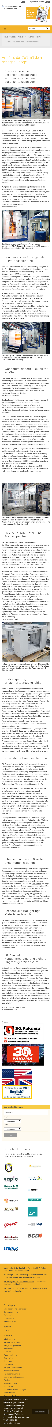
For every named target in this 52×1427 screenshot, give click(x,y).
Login (23, 1)
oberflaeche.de (10, 1268)
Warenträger (18, 468)
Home (6, 37)
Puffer (4, 552)
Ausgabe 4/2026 (30, 15)
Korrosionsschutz (17, 547)
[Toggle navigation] (5, 29)
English (47, 1)
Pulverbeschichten (34, 37)
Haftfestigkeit (35, 547)
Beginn (7, 1117)
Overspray (6, 703)
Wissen (13, 37)
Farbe (28, 693)
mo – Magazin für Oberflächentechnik (19, 1281)
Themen (21, 37)
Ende (6, 1125)
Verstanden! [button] (40, 1412)
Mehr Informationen (12, 1423)
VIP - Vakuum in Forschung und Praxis (19, 1288)
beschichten (40, 289)
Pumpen (30, 701)
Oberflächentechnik (12, 269)
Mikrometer (36, 883)
